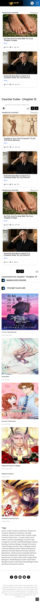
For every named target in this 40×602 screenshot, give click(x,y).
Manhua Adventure (28, 548)
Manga (18, 544)
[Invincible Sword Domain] (20, 498)
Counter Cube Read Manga (20, 542)
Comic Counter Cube (17, 535)
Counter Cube (15, 105)
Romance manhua (17, 564)
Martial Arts (14, 555)
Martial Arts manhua (26, 555)
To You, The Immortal (9, 332)
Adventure (23, 531)
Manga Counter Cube (14, 546)
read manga (27, 557)
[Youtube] (20, 577)
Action (4, 531)
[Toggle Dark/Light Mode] (3, 108)
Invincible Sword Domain (10, 518)
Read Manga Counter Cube (20, 560)
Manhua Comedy (8, 551)
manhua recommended (20, 553)
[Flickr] (24, 577)
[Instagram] (28, 577)
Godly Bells (5, 377)
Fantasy (34, 542)
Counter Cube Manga (15, 540)
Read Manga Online (30, 562)
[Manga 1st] (12, 3)
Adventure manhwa (16, 533)
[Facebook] (11, 577)
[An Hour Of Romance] (20, 401)
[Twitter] (15, 577)
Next (36, 108)
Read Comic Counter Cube (12, 557)
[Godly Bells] (20, 356)
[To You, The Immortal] (20, 312)
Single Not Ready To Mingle (11, 466)
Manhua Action (14, 548)
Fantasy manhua (8, 544)
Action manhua (13, 531)
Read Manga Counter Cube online (18, 561)
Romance (5, 564)
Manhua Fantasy (21, 551)
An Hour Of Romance (9, 421)
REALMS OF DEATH (8, 474)
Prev (32, 108)
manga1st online (29, 546)
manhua (5, 548)
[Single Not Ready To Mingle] (20, 445)
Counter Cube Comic (10, 537)
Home (7, 105)
